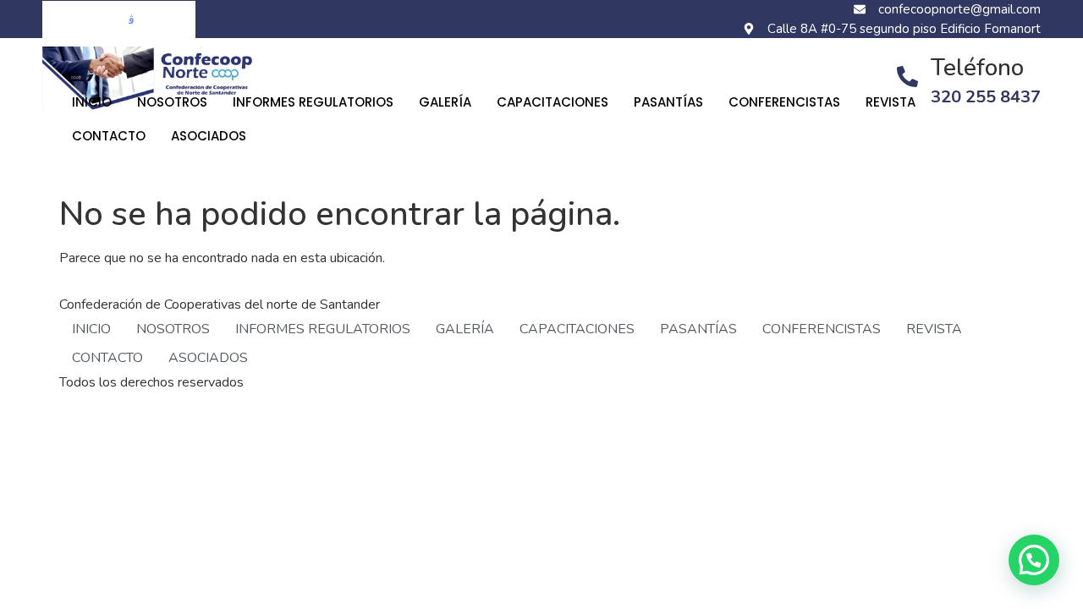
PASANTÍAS (668, 102)
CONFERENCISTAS (784, 102)
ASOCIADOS (208, 136)
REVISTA (890, 102)
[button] (1034, 560)
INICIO (92, 102)
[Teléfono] (907, 76)
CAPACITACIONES (552, 102)
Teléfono (977, 68)
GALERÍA (445, 102)
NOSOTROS (172, 102)
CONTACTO (109, 136)
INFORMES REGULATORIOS (313, 102)
